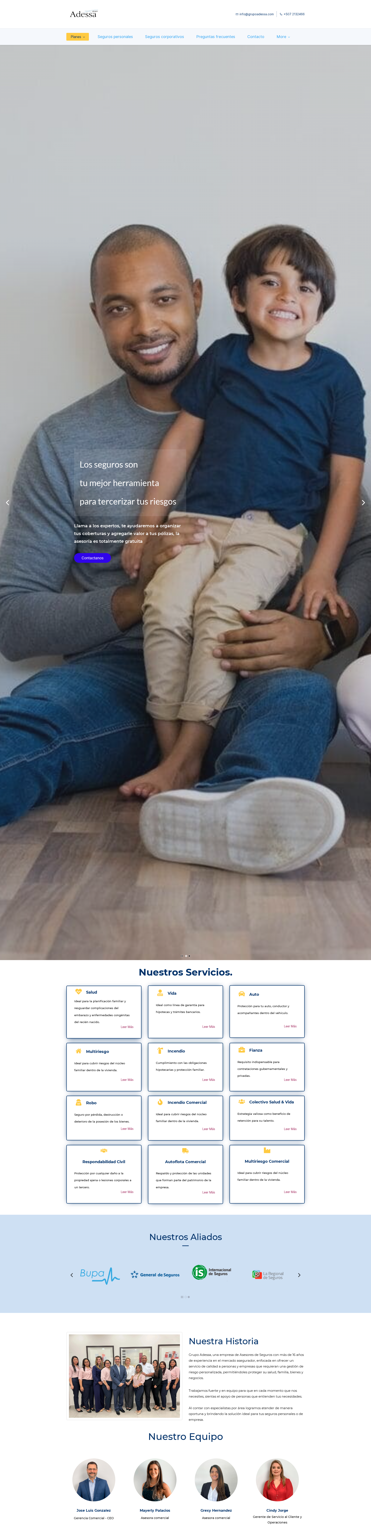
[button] (7, 502)
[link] (84, 1270)
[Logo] (83, 14)
